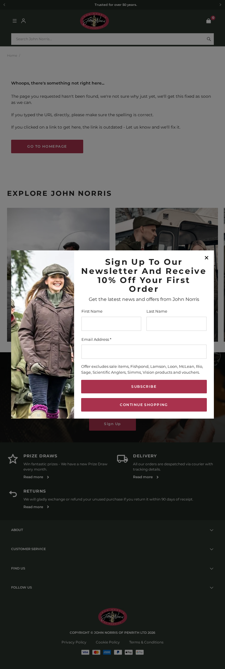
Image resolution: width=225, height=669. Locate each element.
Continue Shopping (144, 404)
